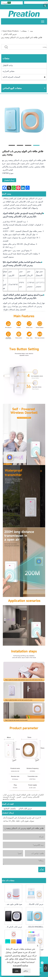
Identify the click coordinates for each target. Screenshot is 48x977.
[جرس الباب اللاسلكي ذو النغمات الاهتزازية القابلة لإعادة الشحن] (34, 893)
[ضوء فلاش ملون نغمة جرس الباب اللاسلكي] (13, 893)
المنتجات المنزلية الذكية (11, 77)
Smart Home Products (11, 31)
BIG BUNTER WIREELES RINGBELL (34, 927)
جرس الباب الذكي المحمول (13, 927)
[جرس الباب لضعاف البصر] (13, 938)
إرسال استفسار (9, 180)
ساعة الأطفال (8, 65)
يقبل (16, 971)
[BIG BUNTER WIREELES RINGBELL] (34, 915)
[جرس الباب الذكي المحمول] (13, 915)
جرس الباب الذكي (10, 34)
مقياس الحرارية (8, 71)
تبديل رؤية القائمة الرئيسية (43, 21)
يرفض (25, 971)
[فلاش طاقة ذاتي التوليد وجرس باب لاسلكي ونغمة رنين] (24, 120)
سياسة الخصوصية (20, 965)
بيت (31, 31)
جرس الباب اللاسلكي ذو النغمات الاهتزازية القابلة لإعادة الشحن (34, 904)
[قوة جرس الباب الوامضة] (34, 938)
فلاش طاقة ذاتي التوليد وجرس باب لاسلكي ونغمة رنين (21, 37)
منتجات (24, 31)
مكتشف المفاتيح (10, 808)
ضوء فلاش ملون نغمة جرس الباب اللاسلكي (13, 904)
